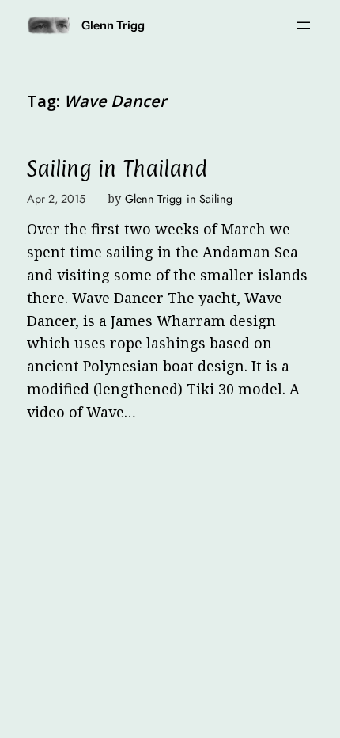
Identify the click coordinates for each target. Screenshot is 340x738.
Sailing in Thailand (117, 169)
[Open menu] (303, 25)
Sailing (215, 199)
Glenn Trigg (113, 25)
